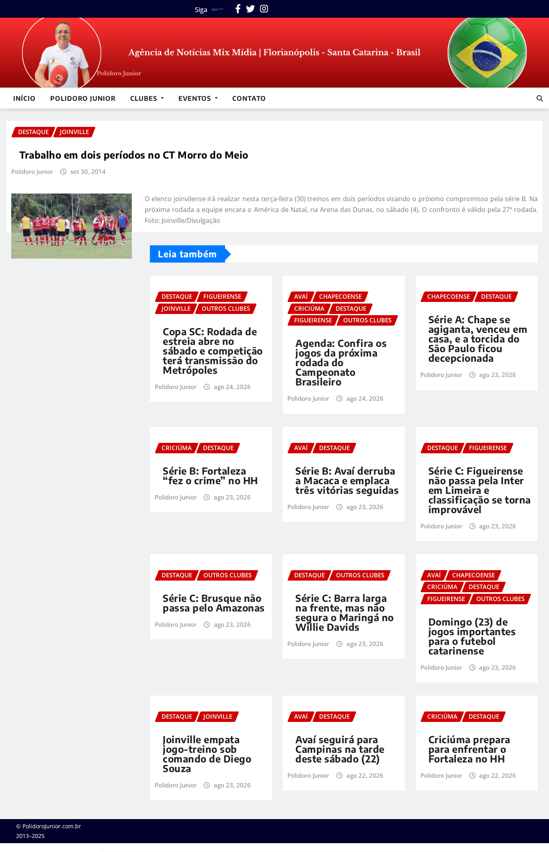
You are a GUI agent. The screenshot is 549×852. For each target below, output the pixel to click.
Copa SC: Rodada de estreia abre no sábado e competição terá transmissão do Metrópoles (213, 350)
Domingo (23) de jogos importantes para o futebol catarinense (472, 636)
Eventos (195, 98)
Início (24, 98)
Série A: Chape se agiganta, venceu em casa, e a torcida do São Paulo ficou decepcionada (478, 338)
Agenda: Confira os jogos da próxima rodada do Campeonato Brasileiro (341, 362)
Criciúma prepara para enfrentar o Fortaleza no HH (469, 748)
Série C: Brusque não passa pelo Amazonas (214, 603)
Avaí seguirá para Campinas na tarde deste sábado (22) (340, 748)
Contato (249, 98)
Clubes (144, 98)
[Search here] (540, 98)
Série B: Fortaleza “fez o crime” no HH (210, 475)
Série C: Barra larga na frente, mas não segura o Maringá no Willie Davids (344, 612)
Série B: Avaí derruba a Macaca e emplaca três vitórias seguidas (347, 480)
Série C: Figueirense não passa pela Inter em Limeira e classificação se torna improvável (479, 490)
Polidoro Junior (83, 98)
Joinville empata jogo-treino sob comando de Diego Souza (207, 753)
